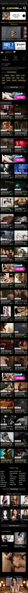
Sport (22, 78)
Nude (18, 78)
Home (8, 576)
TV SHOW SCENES (4, 3)
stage (3, 83)
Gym (3, 78)
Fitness (8, 80)
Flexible (8, 78)
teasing (18, 75)
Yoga (3, 80)
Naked (12, 75)
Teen (13, 78)
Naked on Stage (21, 80)
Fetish (23, 75)
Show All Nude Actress (14, 525)
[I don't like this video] (14, 53)
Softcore (14, 80)
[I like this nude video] (2, 53)
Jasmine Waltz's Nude (23, 3)
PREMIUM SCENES (13, 3)
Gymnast (7, 75)
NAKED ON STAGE (11, 72)
